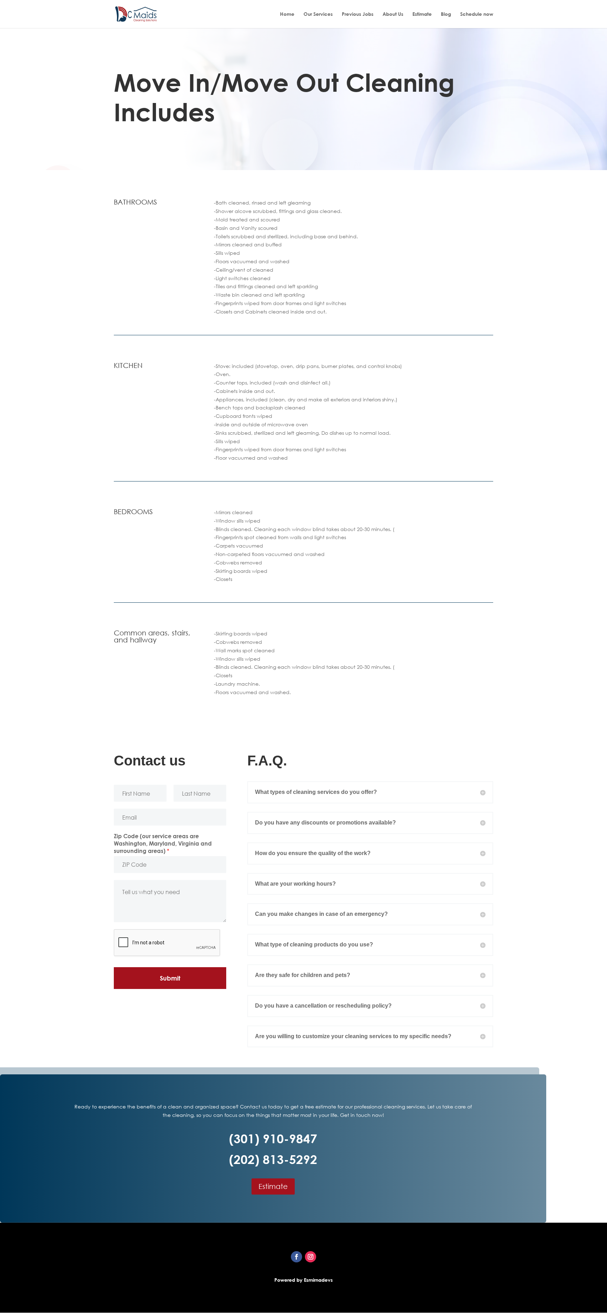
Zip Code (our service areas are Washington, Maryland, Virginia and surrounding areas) (163, 843)
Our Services (318, 14)
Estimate (422, 14)
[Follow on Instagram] (310, 1256)
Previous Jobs (357, 14)
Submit (170, 978)
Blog (446, 14)
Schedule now (476, 14)
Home (287, 14)
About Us (393, 14)
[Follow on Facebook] (296, 1256)
